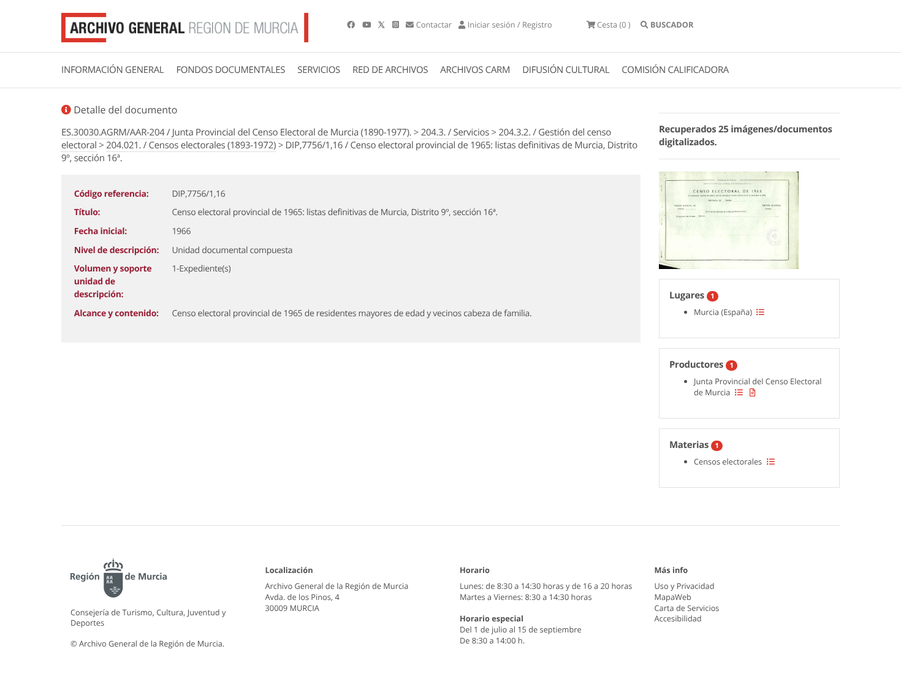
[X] (382, 24)
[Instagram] (396, 24)
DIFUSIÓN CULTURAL (565, 70)
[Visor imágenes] (729, 218)
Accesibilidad (678, 618)
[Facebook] (352, 24)
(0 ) (614, 24)
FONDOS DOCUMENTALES (230, 70)
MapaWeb (673, 596)
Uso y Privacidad (685, 585)
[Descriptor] (752, 392)
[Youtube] (367, 24)
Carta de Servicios (687, 607)
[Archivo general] (184, 25)
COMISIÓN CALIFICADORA (675, 70)
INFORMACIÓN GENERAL (112, 70)
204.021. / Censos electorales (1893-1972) (191, 145)
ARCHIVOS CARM (475, 70)
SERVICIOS (318, 70)
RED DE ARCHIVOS (390, 70)
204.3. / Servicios (455, 132)
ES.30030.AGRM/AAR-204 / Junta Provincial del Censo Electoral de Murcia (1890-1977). (236, 132)
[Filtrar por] (760, 311)
